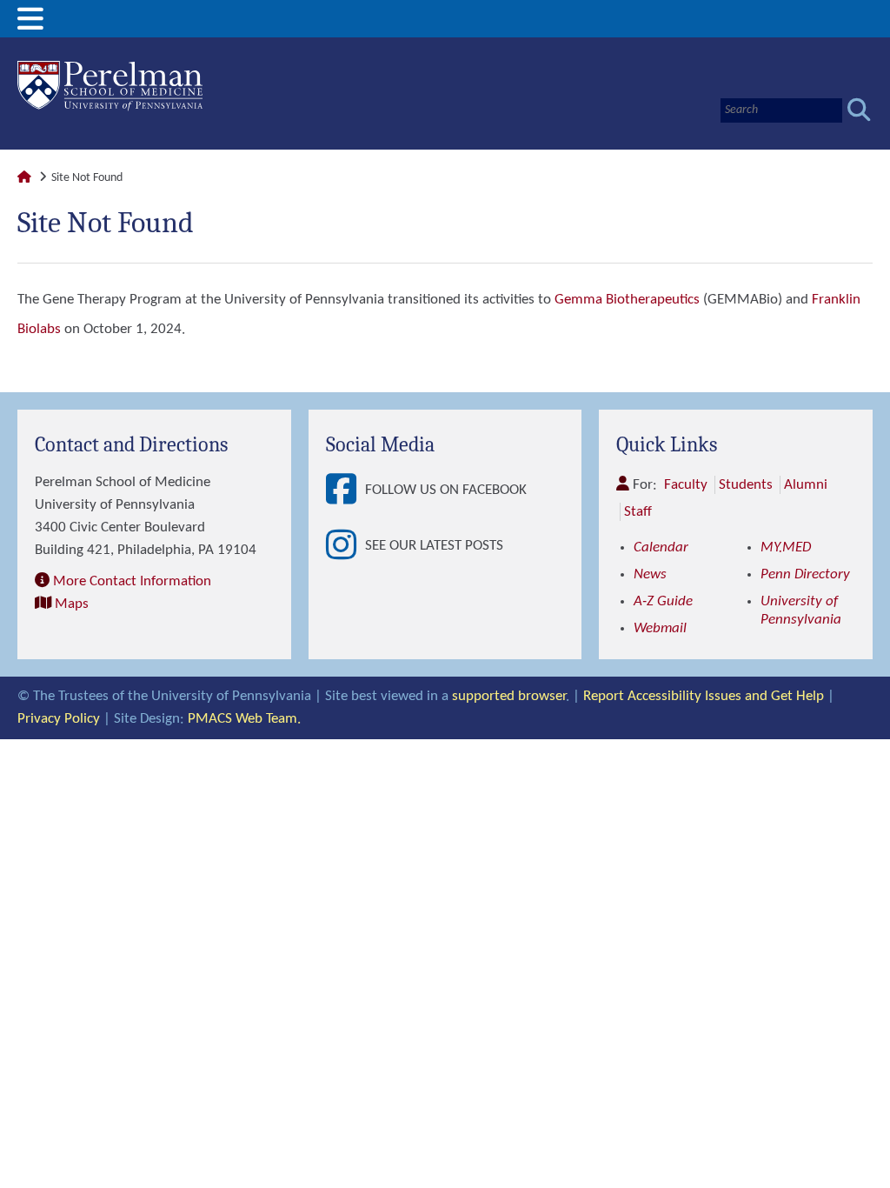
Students (746, 484)
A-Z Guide (663, 601)
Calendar (661, 547)
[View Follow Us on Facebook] (345, 490)
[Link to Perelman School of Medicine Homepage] (24, 177)
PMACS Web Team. (244, 718)
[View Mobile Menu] (30, 25)
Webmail (660, 628)
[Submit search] (859, 110)
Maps (72, 604)
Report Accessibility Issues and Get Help (703, 696)
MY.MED (785, 547)
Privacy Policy (58, 718)
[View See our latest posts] (345, 546)
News (650, 574)
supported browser (509, 696)
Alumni (805, 484)
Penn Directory (805, 574)
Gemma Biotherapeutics (627, 299)
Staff (638, 511)
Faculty (685, 484)
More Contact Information (132, 581)
